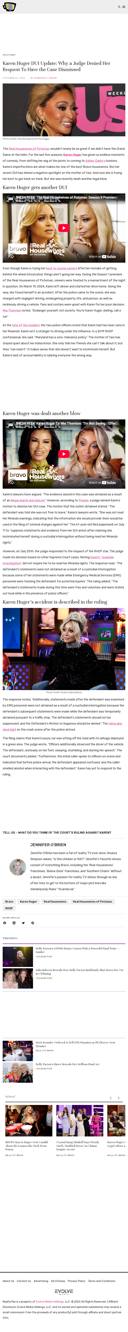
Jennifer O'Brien (45, 78)
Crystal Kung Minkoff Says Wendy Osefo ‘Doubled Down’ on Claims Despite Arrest (77, 1145)
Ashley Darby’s (95, 161)
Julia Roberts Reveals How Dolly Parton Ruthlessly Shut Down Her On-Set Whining (80, 971)
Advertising (41, 1281)
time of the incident (26, 325)
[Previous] (111, 1098)
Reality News (45, 1050)
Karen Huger (72, 155)
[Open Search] (119, 7)
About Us (8, 1281)
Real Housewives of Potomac (29, 149)
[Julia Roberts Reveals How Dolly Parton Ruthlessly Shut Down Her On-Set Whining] (18, 978)
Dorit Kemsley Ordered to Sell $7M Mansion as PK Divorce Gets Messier (75, 1044)
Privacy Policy (76, 1281)
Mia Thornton (12, 310)
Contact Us (24, 1281)
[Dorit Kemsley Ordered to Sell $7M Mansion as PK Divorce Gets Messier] (18, 1051)
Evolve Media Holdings (50, 1301)
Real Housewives (55, 901)
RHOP (9, 908)
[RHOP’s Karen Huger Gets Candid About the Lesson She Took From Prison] (28, 1120)
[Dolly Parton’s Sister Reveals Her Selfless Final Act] (18, 1072)
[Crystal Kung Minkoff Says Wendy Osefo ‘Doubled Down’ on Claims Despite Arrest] (79, 1120)
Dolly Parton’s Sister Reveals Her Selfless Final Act (67, 1064)
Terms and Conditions (101, 1281)
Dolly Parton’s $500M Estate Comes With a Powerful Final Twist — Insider (77, 950)
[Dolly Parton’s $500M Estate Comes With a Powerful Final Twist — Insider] (18, 957)
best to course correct (61, 268)
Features (9, 55)
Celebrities (44, 956)
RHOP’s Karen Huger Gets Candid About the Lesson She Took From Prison (26, 1145)
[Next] (119, 1098)
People (83, 500)
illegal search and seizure (28, 500)
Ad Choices (58, 1281)
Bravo (9, 901)
